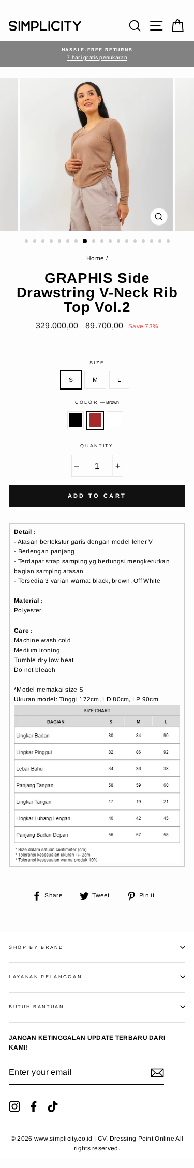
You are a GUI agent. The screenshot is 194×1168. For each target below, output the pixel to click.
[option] (97, 54)
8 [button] (85, 241)
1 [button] (27, 242)
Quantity (96, 445)
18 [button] (169, 242)
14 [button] (136, 242)
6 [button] (68, 242)
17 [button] (160, 242)
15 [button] (144, 242)
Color (97, 402)
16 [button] (152, 242)
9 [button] (94, 242)
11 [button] (111, 242)
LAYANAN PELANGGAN (45, 976)
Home (95, 258)
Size (97, 362)
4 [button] (52, 242)
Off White (115, 420)
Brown (95, 420)
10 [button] (103, 242)
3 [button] (44, 242)
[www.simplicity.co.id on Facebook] (33, 1106)
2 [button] (35, 242)
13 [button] (127, 242)
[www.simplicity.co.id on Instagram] (14, 1106)
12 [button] (119, 242)
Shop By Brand (36, 947)
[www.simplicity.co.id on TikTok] (52, 1106)
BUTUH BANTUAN (36, 1006)
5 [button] (60, 242)
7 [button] (77, 242)
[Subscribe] (157, 1073)
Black (75, 420)
